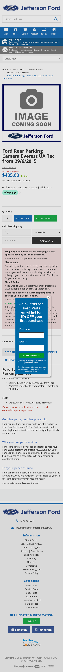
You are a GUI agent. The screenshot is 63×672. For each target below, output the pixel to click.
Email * (22, 341)
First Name (25, 329)
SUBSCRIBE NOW (32, 355)
